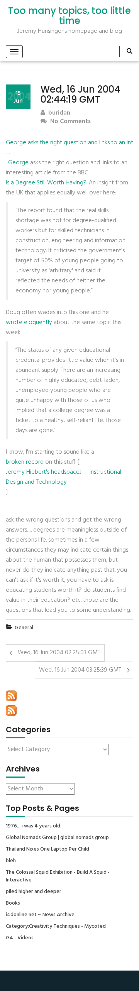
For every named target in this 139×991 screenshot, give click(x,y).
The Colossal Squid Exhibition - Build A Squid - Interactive (58, 876)
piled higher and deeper (33, 892)
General (24, 627)
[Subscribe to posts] (11, 695)
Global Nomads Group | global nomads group (57, 838)
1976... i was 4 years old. (33, 826)
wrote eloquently (29, 322)
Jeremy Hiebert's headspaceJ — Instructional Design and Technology (63, 477)
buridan (58, 113)
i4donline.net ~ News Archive (40, 915)
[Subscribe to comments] (11, 710)
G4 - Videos (20, 938)
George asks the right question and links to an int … (69, 148)
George (18, 163)
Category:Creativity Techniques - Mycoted (56, 926)
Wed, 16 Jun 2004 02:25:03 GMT (59, 653)
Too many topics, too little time (69, 16)
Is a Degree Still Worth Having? (46, 183)
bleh (11, 861)
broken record (25, 462)
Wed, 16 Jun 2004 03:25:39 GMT (80, 670)
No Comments (70, 121)
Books (13, 903)
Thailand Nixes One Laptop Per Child (47, 849)
